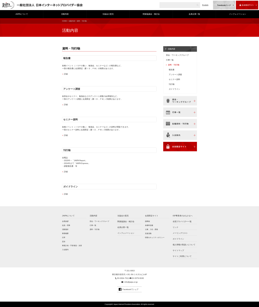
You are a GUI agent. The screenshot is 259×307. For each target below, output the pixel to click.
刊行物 (67, 150)
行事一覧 (170, 60)
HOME (64, 21)
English (205, 5)
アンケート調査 (71, 88)
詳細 (66, 74)
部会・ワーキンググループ (177, 55)
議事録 (147, 221)
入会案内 (65, 250)
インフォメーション (237, 14)
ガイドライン (70, 186)
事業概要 (65, 233)
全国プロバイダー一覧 (182, 221)
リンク (175, 227)
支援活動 (148, 233)
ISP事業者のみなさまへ (183, 216)
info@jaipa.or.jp (131, 282)
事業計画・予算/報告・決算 (72, 246)
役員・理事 (66, 225)
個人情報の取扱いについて (184, 245)
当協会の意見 (108, 14)
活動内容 (65, 14)
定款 (63, 241)
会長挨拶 (65, 221)
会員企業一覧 (194, 14)
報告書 (67, 58)
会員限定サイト (151, 216)
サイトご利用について (182, 256)
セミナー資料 (70, 119)
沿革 (63, 237)
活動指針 (65, 229)
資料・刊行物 (173, 65)
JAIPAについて (21, 14)
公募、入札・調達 (151, 229)
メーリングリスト (180, 233)
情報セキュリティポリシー (154, 237)
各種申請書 (149, 225)
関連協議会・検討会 (151, 14)
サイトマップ (178, 250)
